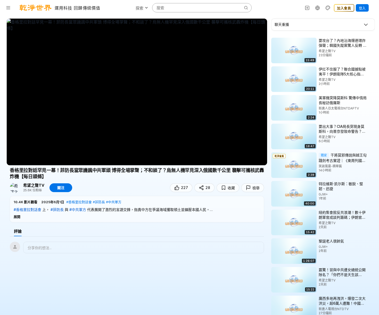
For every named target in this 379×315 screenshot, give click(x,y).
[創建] (307, 7)
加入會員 (344, 8)
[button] (137, 209)
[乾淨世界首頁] (36, 8)
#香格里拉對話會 (79, 202)
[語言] (317, 7)
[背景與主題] (328, 7)
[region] (137, 92)
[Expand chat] (365, 24)
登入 (362, 8)
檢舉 (256, 188)
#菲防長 (99, 202)
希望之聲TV (33, 185)
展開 (17, 217)
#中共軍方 (113, 202)
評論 (18, 231)
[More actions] (371, 40)
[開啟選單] (8, 7)
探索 (139, 8)
